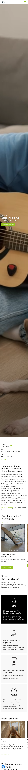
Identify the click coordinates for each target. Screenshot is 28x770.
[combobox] (8, 446)
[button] (3, 766)
